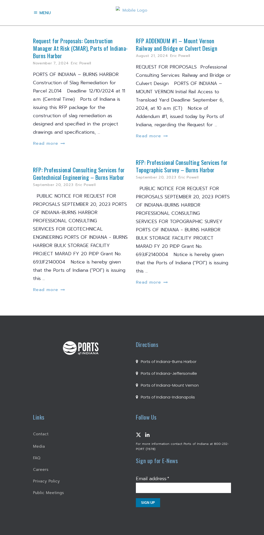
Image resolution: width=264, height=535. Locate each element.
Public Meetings (48, 493)
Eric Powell (81, 63)
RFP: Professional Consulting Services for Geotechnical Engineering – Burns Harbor (79, 173)
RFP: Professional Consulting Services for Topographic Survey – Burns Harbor (182, 166)
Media (39, 446)
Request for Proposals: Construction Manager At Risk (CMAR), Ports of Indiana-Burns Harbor (80, 48)
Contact (40, 434)
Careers (40, 469)
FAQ (36, 458)
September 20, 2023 (156, 177)
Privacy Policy (46, 481)
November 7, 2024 (51, 63)
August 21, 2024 (152, 55)
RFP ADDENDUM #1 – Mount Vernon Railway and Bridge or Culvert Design (176, 44)
